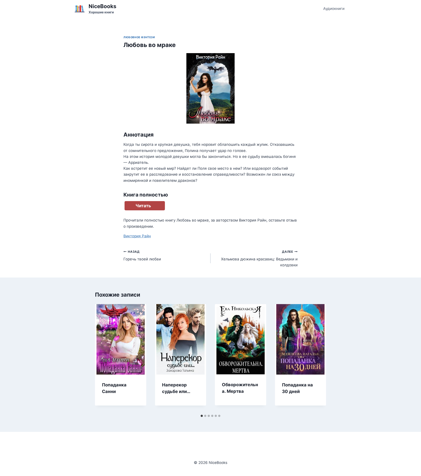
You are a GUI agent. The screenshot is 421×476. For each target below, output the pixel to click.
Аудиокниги (333, 8)
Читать (143, 205)
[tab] (202, 416)
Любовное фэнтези (139, 37)
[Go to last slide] (103, 358)
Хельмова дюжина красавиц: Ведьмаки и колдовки (259, 258)
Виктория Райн (137, 236)
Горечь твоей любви (142, 255)
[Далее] (318, 358)
